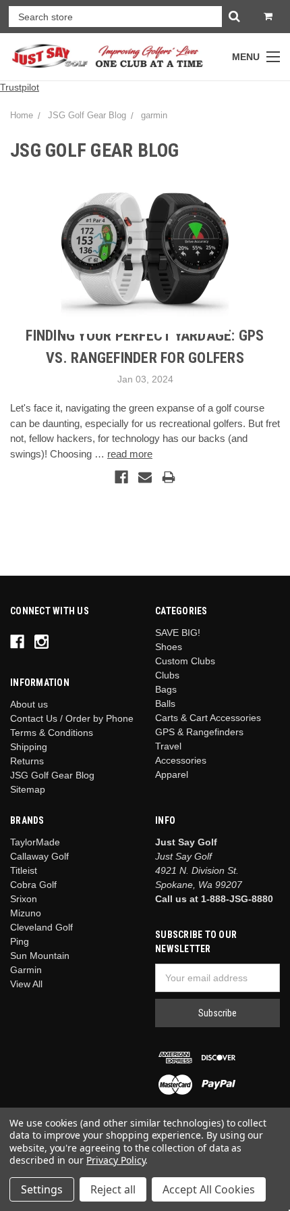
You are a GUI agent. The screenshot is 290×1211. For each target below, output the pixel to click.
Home (21, 115)
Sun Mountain (39, 955)
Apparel (171, 774)
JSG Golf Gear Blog (87, 115)
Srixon (23, 898)
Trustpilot (19, 87)
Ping (19, 941)
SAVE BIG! (177, 632)
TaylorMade (35, 842)
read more (129, 454)
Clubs (167, 675)
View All (26, 984)
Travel (168, 746)
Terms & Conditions (51, 732)
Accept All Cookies (209, 1189)
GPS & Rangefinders (199, 731)
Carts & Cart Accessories (208, 717)
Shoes (168, 646)
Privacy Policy (115, 1160)
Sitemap (27, 789)
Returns (27, 761)
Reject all (113, 1189)
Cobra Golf (33, 884)
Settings (42, 1189)
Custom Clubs (185, 661)
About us (29, 704)
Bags (166, 689)
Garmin (26, 969)
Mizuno (25, 913)
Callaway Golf (39, 856)
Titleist (23, 870)
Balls (165, 703)
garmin (154, 115)
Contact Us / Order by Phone (72, 718)
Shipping (28, 746)
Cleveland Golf (41, 927)
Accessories (180, 760)
